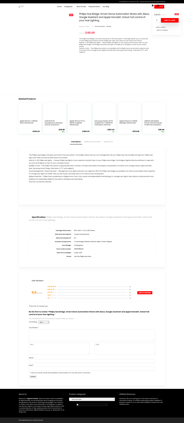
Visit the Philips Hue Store (82, 256)
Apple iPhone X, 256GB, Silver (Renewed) (29, 122)
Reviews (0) (108, 142)
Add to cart (169, 20)
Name (31, 358)
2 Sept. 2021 (78, 253)
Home (59, 6)
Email (31, 365)
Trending (108, 26)
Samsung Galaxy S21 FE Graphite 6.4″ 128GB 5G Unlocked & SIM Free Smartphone (103, 124)
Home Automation (100, 26)
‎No (75, 238)
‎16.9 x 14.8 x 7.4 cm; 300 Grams (84, 230)
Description (76, 142)
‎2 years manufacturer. (82, 234)
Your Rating (33, 322)
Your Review (34, 328)
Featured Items (94, 6)
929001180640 (78, 249)
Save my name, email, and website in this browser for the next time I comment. (61, 373)
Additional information (92, 142)
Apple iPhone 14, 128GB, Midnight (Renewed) (128, 122)
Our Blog (106, 6)
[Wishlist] (147, 6)
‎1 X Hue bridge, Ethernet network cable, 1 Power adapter (93, 242)
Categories (68, 6)
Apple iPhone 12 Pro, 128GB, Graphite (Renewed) (77, 123)
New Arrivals (81, 6)
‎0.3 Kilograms (78, 245)
